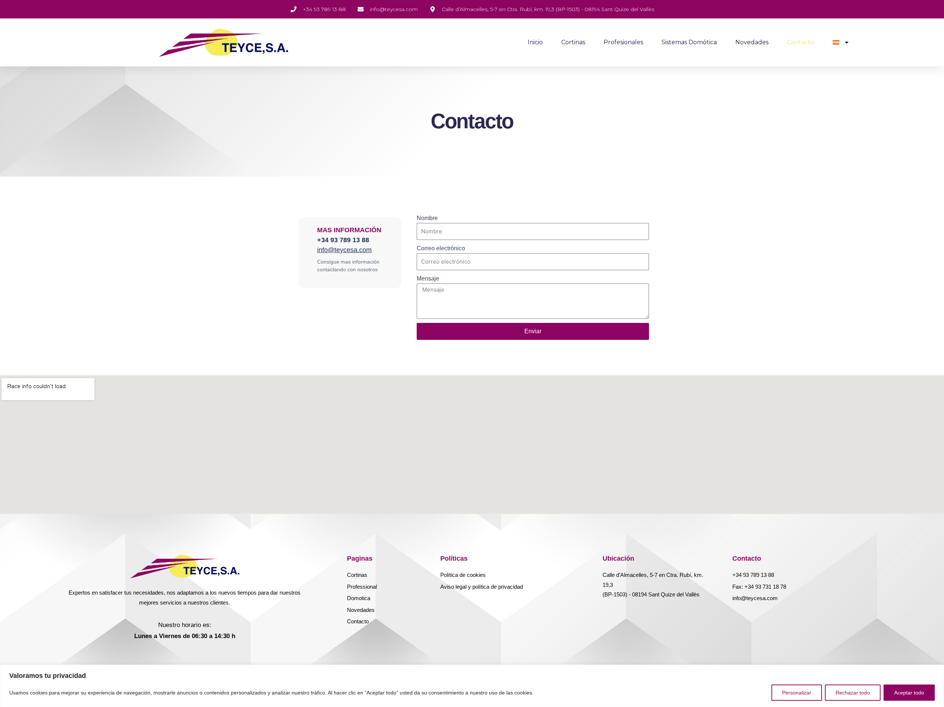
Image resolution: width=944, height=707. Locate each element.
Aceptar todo (909, 693)
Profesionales (623, 42)
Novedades (751, 42)
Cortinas (573, 42)
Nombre (427, 218)
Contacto (800, 42)
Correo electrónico (441, 248)
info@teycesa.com (344, 250)
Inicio (535, 42)
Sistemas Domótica (689, 42)
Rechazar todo (853, 693)
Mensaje (428, 278)
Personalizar (796, 693)
